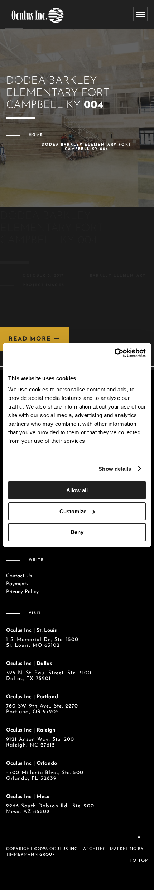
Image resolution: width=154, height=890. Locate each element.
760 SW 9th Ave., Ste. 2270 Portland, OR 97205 (42, 709)
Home (36, 135)
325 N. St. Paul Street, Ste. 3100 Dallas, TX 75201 (48, 675)
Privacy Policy (22, 592)
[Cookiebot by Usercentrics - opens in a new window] (114, 353)
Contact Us (19, 576)
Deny (77, 532)
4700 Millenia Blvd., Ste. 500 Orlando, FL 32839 (44, 775)
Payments (17, 584)
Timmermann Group (30, 855)
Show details (114, 469)
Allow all (77, 490)
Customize (72, 511)
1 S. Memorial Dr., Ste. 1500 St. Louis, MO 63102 (42, 642)
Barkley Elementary (118, 276)
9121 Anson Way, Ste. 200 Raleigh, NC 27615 (40, 742)
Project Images (43, 285)
